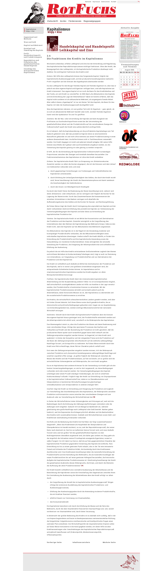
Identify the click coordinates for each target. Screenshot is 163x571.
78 (94, 397)
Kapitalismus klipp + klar (31, 30)
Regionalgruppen (92, 21)
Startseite (88, 2)
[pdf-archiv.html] (129, 60)
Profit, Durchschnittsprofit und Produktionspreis (33, 55)
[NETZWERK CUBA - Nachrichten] (129, 156)
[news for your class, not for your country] (129, 164)
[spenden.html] (129, 101)
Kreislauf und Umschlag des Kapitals (33, 49)
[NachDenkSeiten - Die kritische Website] (129, 105)
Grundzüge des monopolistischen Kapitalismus (31, 70)
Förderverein (75, 21)
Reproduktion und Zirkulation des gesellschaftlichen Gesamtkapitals (32, 63)
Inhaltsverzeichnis (81, 542)
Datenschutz (105, 2)
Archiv (63, 21)
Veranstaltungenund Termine (130, 65)
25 (124, 84)
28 (132, 84)
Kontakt (113, 2)
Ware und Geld (30, 42)
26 (126, 84)
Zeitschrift (52, 21)
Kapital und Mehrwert (33, 45)
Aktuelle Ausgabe (130, 28)
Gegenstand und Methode (30, 38)
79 (82, 465)
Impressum (96, 2)
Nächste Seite (109, 542)
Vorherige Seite (54, 542)
